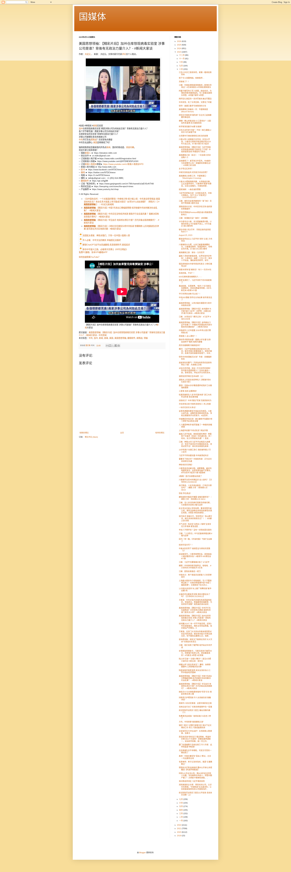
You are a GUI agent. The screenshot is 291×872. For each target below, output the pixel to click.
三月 (181, 813)
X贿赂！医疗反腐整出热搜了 (190, 476)
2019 (179, 836)
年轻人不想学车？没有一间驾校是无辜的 (195, 530)
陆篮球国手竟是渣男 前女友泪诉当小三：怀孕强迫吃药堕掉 (195, 671)
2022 (179, 825)
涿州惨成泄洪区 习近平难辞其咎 (192, 781)
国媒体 (92, 17)
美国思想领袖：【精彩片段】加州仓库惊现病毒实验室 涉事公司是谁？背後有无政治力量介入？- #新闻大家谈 (195, 618)
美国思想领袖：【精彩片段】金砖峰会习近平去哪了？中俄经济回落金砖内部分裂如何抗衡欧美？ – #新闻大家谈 (195, 324)
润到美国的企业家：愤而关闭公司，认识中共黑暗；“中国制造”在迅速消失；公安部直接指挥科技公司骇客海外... (195, 787)
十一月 (182, 59)
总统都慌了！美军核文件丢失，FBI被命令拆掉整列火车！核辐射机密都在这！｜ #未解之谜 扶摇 (195, 163)
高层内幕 (130, 147)
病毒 (95, 126)
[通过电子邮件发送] (107, 345)
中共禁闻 (103, 335)
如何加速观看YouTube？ (89, 257)
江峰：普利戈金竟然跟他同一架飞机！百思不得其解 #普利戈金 (195, 202)
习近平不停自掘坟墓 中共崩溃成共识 (193, 455)
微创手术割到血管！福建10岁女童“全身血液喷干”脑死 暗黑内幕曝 (195, 341)
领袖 (146, 338)
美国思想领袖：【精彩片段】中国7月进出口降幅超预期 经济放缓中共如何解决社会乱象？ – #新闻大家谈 (195, 678)
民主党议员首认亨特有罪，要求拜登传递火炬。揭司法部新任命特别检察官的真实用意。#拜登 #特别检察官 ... (195, 510)
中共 (81, 139)
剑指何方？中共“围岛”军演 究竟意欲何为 (195, 400)
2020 (179, 832)
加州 (81, 128)
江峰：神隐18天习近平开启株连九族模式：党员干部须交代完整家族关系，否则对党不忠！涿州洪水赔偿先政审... (195, 444)
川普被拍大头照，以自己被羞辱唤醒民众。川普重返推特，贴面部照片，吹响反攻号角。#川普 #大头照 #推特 (195, 247)
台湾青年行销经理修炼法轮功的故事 (193, 136)
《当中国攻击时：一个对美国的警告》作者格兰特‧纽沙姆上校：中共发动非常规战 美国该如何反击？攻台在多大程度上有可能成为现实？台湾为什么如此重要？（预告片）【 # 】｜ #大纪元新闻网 (122, 202)
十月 (181, 62)
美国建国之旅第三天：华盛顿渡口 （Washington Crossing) (192, 177)
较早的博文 (159, 433)
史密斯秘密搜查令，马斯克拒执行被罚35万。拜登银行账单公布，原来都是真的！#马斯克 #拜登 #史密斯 (195, 653)
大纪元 (88, 54)
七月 (181, 799)
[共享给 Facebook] (115, 345)
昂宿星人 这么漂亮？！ (188, 336)
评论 (124, 54)
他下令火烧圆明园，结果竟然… (191, 78)
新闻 (108, 147)
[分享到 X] (112, 345)
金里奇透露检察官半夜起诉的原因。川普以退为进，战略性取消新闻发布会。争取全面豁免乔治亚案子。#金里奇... (195, 413)
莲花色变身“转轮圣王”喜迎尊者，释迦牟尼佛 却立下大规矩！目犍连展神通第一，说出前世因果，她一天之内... (195, 739)
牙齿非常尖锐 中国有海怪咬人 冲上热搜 (195, 404)
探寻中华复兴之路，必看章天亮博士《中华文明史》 (105, 249)
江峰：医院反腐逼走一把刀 (190, 571)
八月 (181, 69)
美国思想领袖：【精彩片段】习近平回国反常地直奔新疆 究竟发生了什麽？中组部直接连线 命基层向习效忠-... (195, 149)
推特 (83, 172)
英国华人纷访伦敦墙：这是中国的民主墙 (195, 703)
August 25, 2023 (185, 235)
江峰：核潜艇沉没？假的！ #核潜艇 (193, 218)
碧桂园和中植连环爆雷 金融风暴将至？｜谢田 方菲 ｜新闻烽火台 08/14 (195, 498)
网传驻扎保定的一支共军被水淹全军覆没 (195, 99)
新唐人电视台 (91, 164)
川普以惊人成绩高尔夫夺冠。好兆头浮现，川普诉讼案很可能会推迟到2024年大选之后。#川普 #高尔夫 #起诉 (195, 141)
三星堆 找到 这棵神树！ (188, 391)
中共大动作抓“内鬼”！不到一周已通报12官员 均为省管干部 (195, 131)
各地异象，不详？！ (187, 273)
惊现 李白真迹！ (185, 493)
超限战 (94, 139)
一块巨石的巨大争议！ (188, 407)
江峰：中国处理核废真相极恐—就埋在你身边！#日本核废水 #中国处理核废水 (195, 86)
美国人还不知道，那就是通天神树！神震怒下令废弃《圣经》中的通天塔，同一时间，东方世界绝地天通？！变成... (195, 436)
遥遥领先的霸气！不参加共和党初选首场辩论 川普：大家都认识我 (195, 364)
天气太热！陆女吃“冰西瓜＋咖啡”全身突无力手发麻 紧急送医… (195, 525)
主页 (122, 433)
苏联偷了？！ (184, 82)
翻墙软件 (85, 181)
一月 (181, 821)
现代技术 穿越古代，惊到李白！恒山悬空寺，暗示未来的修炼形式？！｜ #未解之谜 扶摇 (195, 518)
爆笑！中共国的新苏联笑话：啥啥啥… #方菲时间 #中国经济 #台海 (195, 567)
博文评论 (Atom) (91, 437)
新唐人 (88, 153)
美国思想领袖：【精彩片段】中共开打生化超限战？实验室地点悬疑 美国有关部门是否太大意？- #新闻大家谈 (195, 610)
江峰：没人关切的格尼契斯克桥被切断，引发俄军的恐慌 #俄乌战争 (195, 504)
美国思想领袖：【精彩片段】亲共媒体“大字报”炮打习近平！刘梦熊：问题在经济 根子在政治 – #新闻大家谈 (195, 311)
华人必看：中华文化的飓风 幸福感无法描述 (102, 240)
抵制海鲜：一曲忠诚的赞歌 (190, 189)
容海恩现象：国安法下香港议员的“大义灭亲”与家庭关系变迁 (195, 640)
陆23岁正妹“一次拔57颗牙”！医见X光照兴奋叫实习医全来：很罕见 (195, 660)
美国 (95, 142)
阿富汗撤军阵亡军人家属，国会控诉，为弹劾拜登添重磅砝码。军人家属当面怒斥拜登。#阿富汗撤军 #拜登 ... (195, 93)
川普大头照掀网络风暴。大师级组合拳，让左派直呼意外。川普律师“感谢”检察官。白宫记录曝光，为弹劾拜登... (195, 184)
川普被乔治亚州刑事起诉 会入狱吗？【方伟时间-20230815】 (195, 481)
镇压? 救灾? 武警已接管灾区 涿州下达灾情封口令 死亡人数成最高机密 (195, 726)
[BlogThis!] (110, 345)
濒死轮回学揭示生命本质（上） (191, 376)
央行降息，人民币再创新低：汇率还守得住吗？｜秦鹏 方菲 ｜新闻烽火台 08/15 (195, 487)
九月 (181, 66)
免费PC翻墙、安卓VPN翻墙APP (93, 252)
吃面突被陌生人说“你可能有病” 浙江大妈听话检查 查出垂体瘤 (195, 396)
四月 (181, 810)
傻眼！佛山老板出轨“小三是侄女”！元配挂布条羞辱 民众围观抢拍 (195, 122)
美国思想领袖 (120, 338)
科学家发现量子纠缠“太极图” (190, 127)
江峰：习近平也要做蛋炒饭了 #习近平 (194, 562)
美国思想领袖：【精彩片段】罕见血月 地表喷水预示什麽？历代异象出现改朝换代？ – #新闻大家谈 (195, 686)
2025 (179, 45)
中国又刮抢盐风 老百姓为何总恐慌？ (193, 172)
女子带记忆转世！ (186, 169)
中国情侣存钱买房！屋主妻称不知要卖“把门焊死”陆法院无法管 (195, 420)
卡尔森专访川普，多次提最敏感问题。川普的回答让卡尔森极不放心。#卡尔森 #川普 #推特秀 (195, 224)
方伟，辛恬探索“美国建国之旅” (191, 722)
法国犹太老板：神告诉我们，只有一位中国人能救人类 (106, 235)
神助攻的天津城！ (186, 465)
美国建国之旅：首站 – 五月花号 (191, 252)
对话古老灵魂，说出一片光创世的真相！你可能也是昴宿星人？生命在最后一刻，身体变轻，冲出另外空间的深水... (195, 370)
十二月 (182, 55)
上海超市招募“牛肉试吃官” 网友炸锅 (193, 430)
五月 (181, 806)
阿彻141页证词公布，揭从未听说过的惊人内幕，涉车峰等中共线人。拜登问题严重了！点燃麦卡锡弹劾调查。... (195, 775)
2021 (179, 828)
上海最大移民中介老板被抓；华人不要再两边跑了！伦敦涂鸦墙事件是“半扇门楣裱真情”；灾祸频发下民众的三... (195, 583)
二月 (181, 817)
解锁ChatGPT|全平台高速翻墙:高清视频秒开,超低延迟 (106, 245)
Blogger (142, 853)
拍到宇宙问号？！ (186, 545)
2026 (179, 41)
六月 (181, 803)
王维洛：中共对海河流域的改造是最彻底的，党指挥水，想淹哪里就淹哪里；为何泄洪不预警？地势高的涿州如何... (195, 602)
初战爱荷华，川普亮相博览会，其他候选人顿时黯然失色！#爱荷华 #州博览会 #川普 (195, 556)
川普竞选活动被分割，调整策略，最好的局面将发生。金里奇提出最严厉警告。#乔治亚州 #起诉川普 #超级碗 (195, 470)
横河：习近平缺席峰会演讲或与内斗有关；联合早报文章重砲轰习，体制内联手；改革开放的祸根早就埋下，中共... (195, 351)
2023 (179, 52)
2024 (179, 48)
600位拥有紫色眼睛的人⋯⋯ (190, 277)
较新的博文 (84, 433)
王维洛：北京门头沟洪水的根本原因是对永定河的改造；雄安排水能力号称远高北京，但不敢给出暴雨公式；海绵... (195, 634)
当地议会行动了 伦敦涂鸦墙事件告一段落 (195, 707)
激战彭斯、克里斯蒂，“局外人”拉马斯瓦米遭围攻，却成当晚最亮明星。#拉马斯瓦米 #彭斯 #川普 (195, 288)
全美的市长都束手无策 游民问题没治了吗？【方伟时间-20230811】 (194, 595)
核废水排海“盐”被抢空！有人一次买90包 (195, 270)
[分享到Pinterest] (118, 345)
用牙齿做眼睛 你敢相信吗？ (190, 345)
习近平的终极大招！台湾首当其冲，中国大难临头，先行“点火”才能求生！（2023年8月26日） (195, 195)
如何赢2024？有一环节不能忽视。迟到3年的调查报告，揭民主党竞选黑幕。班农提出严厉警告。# (195, 626)
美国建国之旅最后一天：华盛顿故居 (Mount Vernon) (193, 110)
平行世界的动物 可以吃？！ (190, 294)
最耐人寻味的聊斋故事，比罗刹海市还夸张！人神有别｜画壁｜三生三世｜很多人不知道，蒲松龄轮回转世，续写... (195, 258)
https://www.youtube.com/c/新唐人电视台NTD (123, 164)
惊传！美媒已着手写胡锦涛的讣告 (192, 106)
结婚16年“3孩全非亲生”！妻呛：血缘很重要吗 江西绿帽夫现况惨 (195, 666)
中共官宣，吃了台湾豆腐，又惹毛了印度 (195, 102)
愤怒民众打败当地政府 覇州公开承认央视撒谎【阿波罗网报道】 (195, 769)
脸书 (83, 169)
